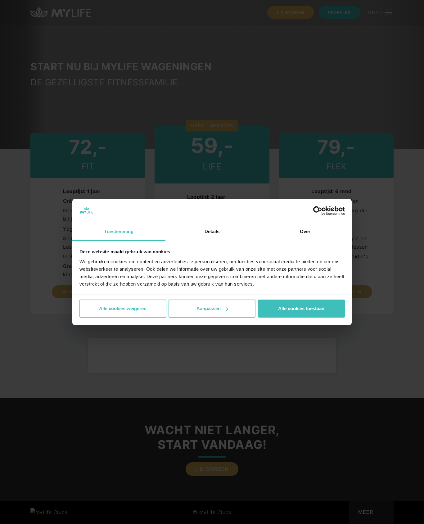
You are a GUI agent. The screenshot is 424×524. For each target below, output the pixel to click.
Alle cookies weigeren (123, 308)
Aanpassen (208, 308)
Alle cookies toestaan (301, 308)
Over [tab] (305, 231)
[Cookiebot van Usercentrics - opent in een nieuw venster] (318, 211)
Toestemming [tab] (118, 231)
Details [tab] (212, 231)
